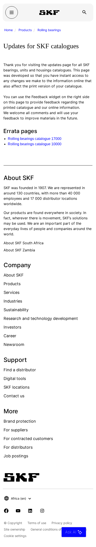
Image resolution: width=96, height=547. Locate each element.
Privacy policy (62, 523)
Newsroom (14, 344)
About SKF (14, 275)
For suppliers (16, 430)
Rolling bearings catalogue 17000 (34, 139)
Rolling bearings (49, 30)
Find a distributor (20, 369)
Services (11, 292)
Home (8, 30)
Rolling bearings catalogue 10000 (34, 144)
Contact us (14, 396)
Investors (12, 327)
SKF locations (16, 387)
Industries (13, 301)
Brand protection (20, 421)
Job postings (16, 456)
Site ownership (14, 529)
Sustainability (16, 309)
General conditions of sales (50, 529)
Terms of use (36, 523)
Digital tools (15, 378)
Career (10, 335)
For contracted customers (28, 438)
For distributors (18, 447)
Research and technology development (41, 318)
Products (25, 30)
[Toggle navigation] (11, 12)
